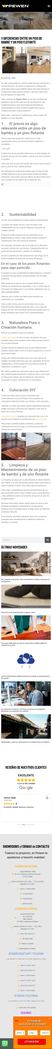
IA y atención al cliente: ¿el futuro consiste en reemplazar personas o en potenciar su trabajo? (23, 710)
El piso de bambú (8, 337)
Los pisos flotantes (9, 416)
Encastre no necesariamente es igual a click (18, 612)
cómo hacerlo (41, 419)
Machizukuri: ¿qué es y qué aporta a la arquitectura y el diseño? (25, 742)
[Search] (48, 540)
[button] (49, 6)
